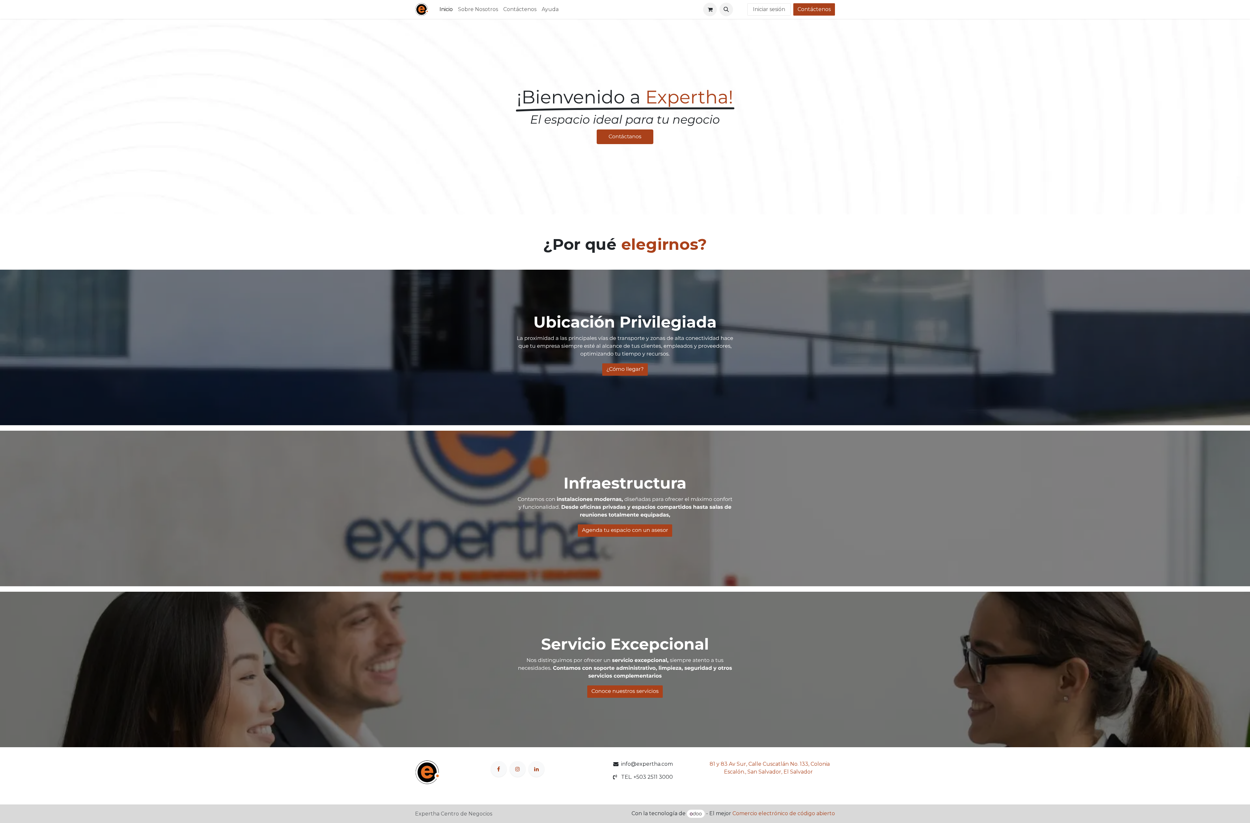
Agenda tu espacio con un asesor (625, 530)
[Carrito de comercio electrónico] (710, 9)
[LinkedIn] (536, 769)
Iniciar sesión (769, 9)
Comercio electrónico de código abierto (783, 814)
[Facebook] (499, 769)
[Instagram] (517, 769)
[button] (726, 9)
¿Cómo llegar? (625, 369)
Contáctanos (625, 137)
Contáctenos (814, 9)
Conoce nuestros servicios (625, 691)
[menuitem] (446, 9)
